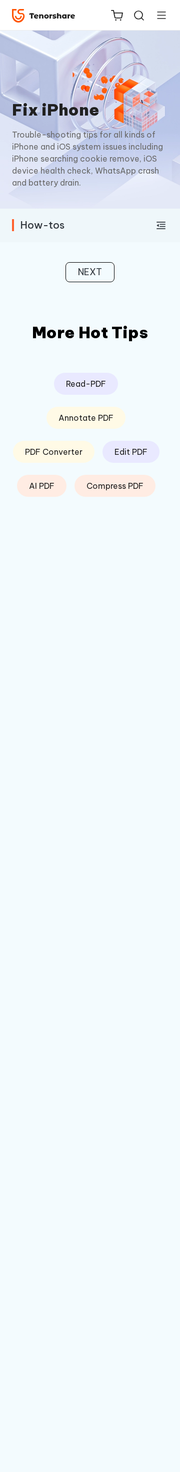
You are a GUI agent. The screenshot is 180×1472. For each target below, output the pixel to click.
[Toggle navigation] (157, 15)
